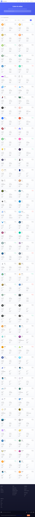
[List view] (33, 20)
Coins (17, 1)
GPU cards (25, 489)
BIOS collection (14, 494)
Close (28, 515)
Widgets (25, 494)
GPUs (20, 1)
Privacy (1, 507)
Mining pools (2, 492)
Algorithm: (2, 20)
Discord (33, 512)
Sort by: (15, 20)
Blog (1, 501)
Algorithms (2, 489)
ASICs (22, 1)
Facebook (28, 512)
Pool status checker (14, 492)
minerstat (4, 1)
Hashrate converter (14, 489)
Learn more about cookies (19, 515)
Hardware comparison (26, 490)
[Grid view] (31, 20)
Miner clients (2, 490)
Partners (2, 503)
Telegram (30, 512)
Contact (28, 1)
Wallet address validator (15, 490)
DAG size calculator (14, 493)
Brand (1, 504)
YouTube (32, 512)
